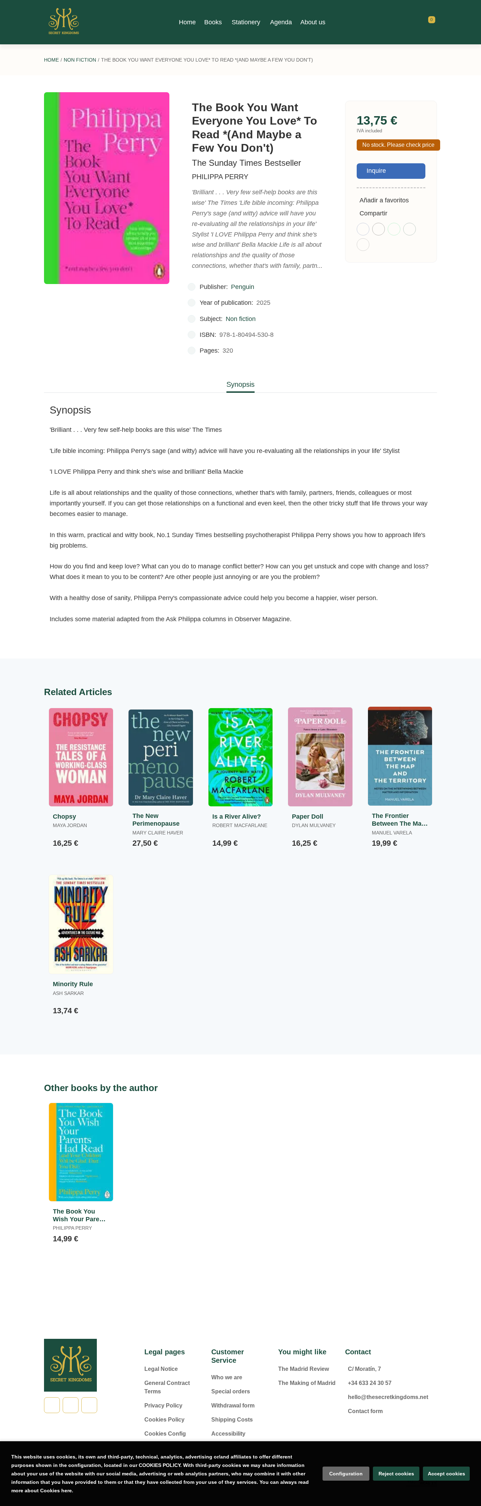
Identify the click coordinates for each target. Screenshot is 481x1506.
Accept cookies (446, 1473)
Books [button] (213, 22)
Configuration (346, 1473)
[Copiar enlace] (363, 244)
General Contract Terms (167, 1387)
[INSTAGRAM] (89, 1405)
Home (51, 60)
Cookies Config (165, 1434)
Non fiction (80, 60)
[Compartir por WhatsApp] (394, 229)
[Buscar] (423, 22)
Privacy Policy (163, 1406)
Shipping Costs (232, 1420)
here (66, 1490)
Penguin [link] (242, 286)
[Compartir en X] (378, 229)
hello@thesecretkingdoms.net (388, 1397)
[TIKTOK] (71, 1405)
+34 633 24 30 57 (370, 1383)
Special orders (230, 1391)
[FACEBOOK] (52, 1405)
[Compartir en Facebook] (363, 229)
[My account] (435, 22)
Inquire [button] (376, 170)
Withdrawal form (233, 1406)
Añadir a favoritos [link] (384, 200)
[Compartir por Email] (409, 229)
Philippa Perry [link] (220, 177)
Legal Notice (161, 1369)
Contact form (365, 1411)
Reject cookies (396, 1473)
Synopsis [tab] (240, 384)
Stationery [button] (246, 22)
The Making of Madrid (307, 1383)
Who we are (226, 1377)
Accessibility (228, 1434)
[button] (429, 22)
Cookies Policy (164, 1420)
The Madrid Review (303, 1369)
